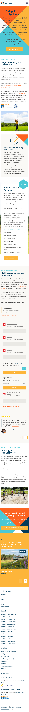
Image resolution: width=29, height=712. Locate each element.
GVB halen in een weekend (8, 651)
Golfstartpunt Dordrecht (8, 644)
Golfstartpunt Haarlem (7, 617)
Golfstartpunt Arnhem (7, 631)
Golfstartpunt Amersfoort (8, 629)
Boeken (14, 372)
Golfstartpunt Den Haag (8, 624)
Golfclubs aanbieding (7, 666)
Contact (3, 602)
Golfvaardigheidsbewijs (7, 659)
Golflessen (4, 661)
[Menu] (27, 3)
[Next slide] (26, 437)
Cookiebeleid (5, 606)
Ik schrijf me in (10, 258)
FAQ (2, 599)
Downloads (4, 597)
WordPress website (5, 709)
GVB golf (3, 654)
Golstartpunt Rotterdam (8, 619)
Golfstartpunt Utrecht (7, 626)
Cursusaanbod (5, 673)
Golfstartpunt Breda (7, 639)
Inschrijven (4, 671)
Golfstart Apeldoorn (7, 634)
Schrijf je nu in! (14, 49)
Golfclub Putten (20, 93)
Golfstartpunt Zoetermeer (8, 622)
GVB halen (4, 668)
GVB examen (5, 656)
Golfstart (3, 594)
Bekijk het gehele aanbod (9, 316)
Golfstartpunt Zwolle (7, 636)
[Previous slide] (21, 437)
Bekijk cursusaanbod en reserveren (14, 528)
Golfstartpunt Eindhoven (8, 641)
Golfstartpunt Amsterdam (8, 614)
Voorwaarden (4, 707)
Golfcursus (4, 663)
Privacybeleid (11, 707)
